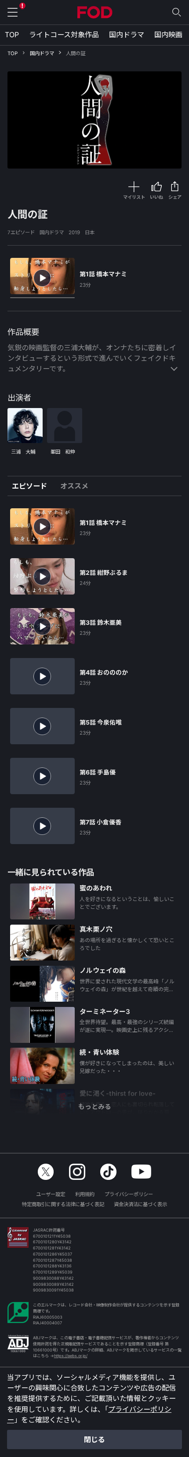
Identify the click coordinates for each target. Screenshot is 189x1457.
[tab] (33, 486)
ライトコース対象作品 (64, 34)
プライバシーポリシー (129, 1194)
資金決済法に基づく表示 (140, 1204)
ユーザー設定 (50, 1194)
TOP (12, 34)
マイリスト (134, 197)
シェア (175, 197)
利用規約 (84, 1194)
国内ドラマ (126, 34)
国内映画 (168, 34)
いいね (156, 197)
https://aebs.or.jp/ (70, 1355)
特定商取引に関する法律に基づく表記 (63, 1204)
